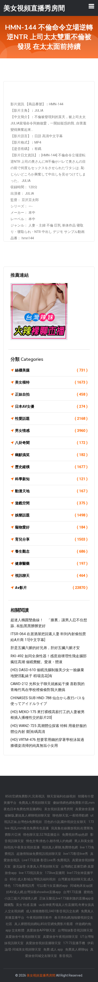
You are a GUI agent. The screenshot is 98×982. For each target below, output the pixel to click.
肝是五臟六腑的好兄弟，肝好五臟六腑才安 (45, 648)
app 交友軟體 (14, 930)
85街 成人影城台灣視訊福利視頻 (33, 879)
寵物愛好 (51, 527)
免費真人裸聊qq (76, 949)
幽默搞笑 (51, 455)
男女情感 (51, 430)
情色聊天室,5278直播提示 (41, 834)
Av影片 (51, 587)
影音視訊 (65, 956)
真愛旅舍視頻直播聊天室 (43, 943)
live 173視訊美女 (31, 873)
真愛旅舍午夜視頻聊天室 (23, 936)
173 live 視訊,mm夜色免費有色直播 (49, 825)
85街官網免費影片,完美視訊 (25, 796)
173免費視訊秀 (23, 885)
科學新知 (51, 479)
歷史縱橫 (51, 467)
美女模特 (51, 382)
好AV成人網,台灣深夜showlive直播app (33, 892)
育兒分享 (51, 539)
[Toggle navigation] (91, 6)
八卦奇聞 (51, 443)
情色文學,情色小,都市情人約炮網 (49, 841)
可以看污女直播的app (52, 885)
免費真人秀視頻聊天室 (35, 802)
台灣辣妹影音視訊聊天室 (75, 930)
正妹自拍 (51, 394)
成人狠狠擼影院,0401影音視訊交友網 (52, 911)
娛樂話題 (51, 515)
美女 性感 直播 (26, 905)
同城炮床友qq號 (81, 885)
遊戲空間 (51, 503)
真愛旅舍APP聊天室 (41, 930)
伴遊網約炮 (83, 924)
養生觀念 (51, 551)
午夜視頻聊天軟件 (39, 917)
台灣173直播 (72, 892)
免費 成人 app (53, 949)
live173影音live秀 (75, 854)
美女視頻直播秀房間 (58, 809)
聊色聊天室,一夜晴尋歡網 (70, 815)
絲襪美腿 (51, 370)
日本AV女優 (51, 406)
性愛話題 (51, 418)
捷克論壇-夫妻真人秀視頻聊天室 (36, 866)
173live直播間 (55, 873)
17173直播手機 (74, 943)
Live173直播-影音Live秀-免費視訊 (46, 860)
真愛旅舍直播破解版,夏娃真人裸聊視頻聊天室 (50, 812)
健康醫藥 (51, 563)
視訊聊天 (51, 575)
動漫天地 (51, 491)
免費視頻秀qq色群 (75, 834)
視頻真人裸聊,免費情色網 (60, 847)
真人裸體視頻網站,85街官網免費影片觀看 (43, 924)
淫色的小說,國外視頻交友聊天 (65, 822)
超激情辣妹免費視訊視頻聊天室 (38, 854)
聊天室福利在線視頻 (61, 796)
